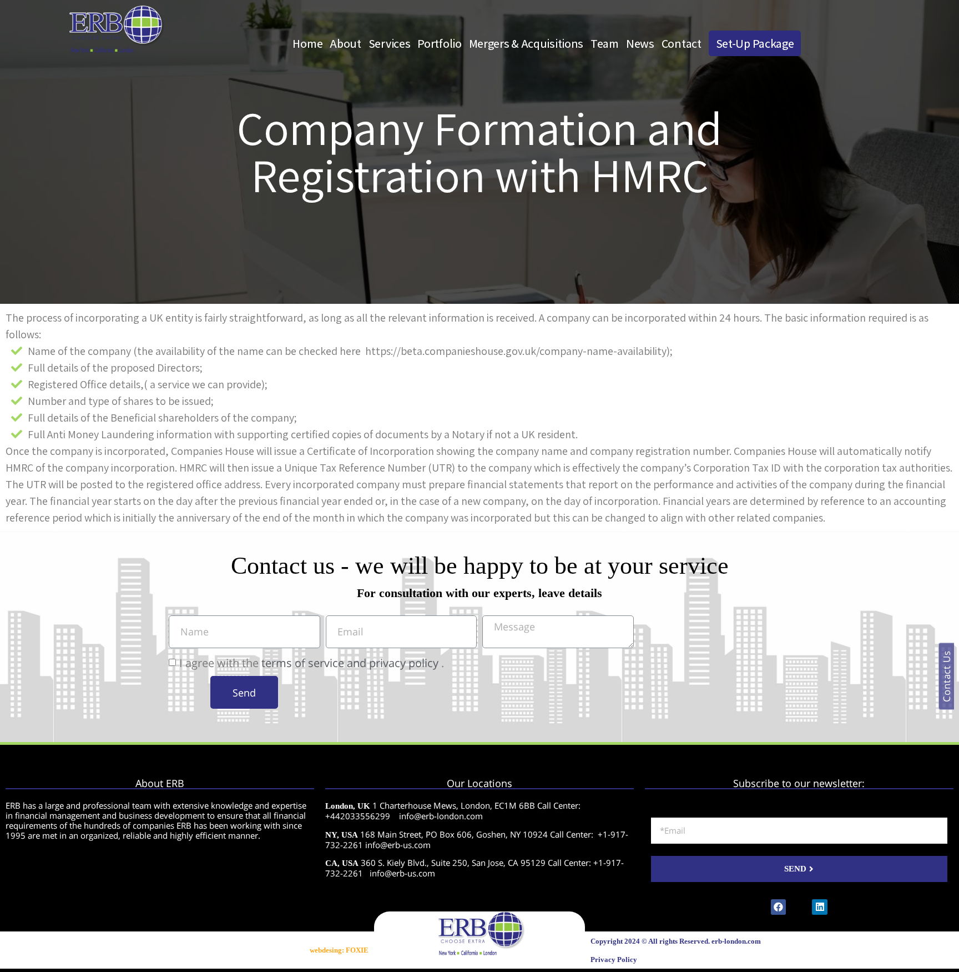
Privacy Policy (613, 959)
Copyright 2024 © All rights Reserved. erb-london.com (675, 941)
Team (604, 43)
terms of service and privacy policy (349, 662)
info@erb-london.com (441, 815)
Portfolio (439, 43)
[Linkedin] (819, 906)
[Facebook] (778, 906)
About (345, 43)
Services (390, 43)
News (640, 43)
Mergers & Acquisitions (526, 43)
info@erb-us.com (398, 844)
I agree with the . (311, 662)
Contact (681, 43)
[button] (946, 676)
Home (307, 43)
